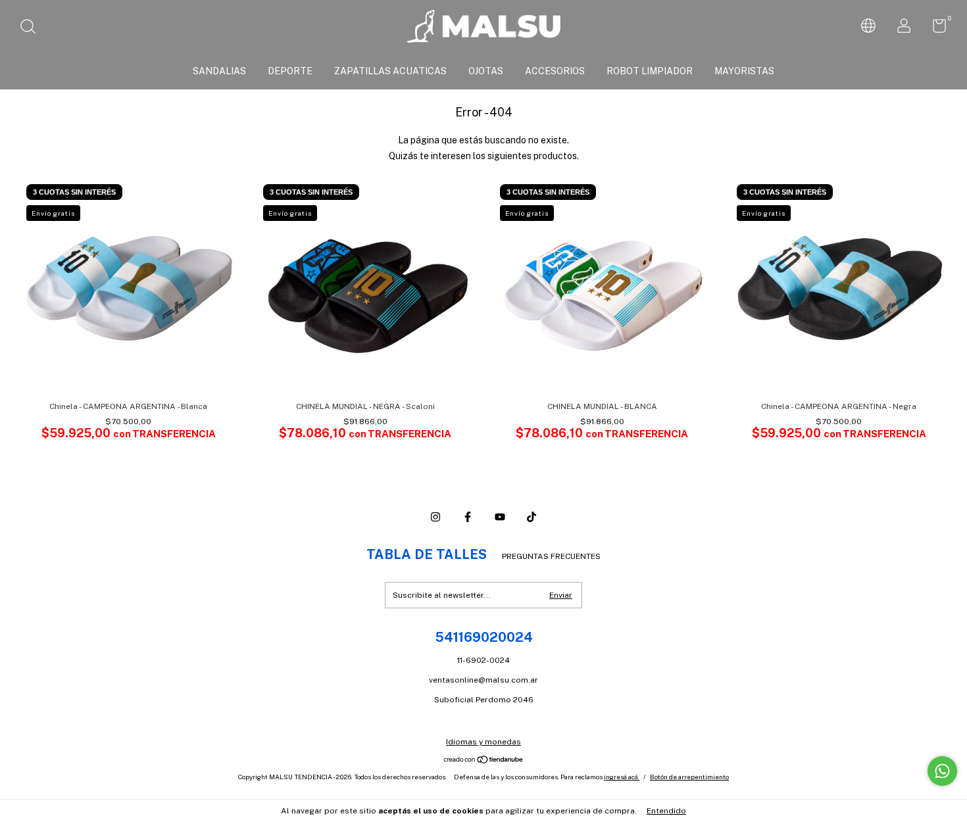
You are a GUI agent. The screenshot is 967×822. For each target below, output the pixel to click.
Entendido (666, 810)
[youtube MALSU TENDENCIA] (500, 517)
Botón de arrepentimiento (689, 777)
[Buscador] (32, 28)
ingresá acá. (621, 777)
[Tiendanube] (484, 760)
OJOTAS (485, 71)
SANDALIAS (219, 71)
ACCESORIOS (555, 71)
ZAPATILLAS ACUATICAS (390, 71)
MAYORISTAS (744, 71)
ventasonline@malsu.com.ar (483, 680)
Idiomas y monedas (483, 741)
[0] (934, 29)
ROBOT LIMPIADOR (650, 71)
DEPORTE (290, 71)
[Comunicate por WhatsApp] (942, 771)
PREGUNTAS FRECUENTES (551, 556)
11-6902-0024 (483, 660)
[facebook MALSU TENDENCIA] (467, 517)
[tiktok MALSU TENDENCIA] (531, 517)
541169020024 (484, 637)
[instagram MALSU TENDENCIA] (435, 517)
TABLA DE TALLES (426, 554)
